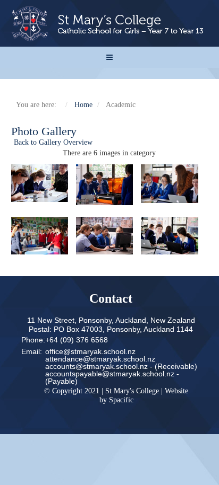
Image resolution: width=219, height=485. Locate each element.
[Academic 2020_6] (173, 235)
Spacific (121, 400)
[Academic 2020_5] (108, 235)
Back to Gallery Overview (53, 142)
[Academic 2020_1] (43, 183)
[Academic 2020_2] (108, 184)
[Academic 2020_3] (173, 183)
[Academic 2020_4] (43, 235)
